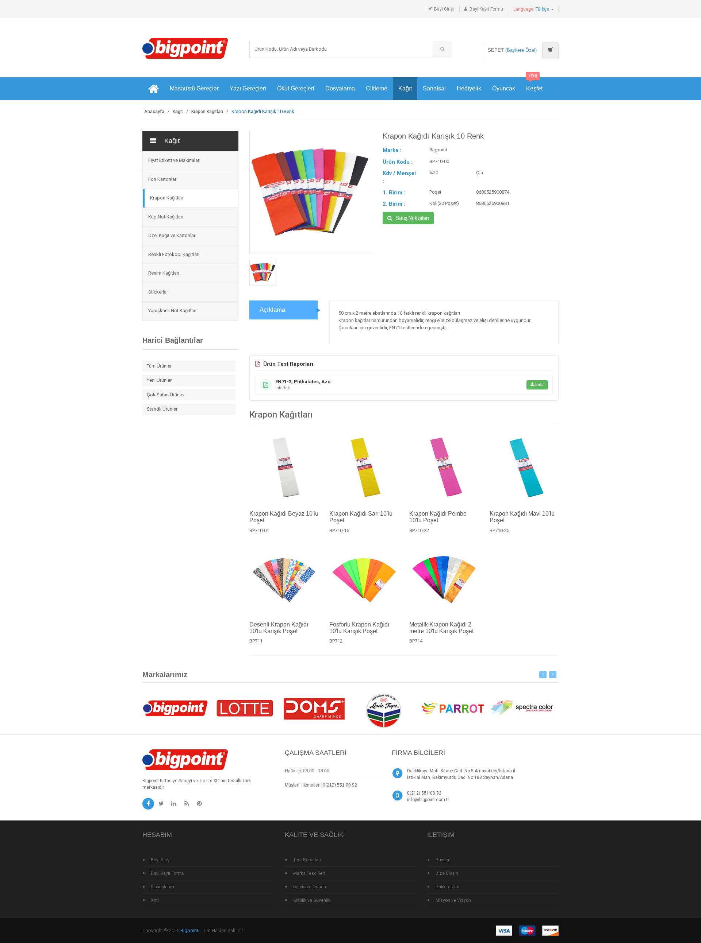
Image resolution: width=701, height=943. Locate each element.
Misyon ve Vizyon (453, 900)
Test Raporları (307, 859)
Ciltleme (376, 88)
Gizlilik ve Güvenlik (311, 900)
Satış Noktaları (412, 218)
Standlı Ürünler (162, 409)
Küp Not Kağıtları (165, 217)
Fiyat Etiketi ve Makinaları (174, 160)
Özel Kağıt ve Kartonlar (171, 235)
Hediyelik (469, 88)
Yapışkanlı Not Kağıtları (172, 310)
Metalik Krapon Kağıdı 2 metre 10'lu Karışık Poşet (441, 627)
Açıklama (272, 309)
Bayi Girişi (444, 9)
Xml (155, 900)
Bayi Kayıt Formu (486, 9)
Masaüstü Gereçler (194, 88)
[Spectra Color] (522, 707)
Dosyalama (340, 88)
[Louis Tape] (383, 711)
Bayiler (442, 859)
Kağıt (405, 88)
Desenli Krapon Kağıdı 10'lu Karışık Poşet (278, 627)
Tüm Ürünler (159, 366)
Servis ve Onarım (310, 886)
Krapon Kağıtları (207, 111)
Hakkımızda (447, 886)
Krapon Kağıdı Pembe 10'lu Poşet (438, 517)
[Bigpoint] (185, 48)
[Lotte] (244, 707)
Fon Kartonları (162, 179)
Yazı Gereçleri (248, 88)
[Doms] (314, 707)
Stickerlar (158, 292)
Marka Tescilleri (309, 873)
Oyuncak (503, 88)
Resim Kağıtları (163, 273)
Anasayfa (154, 111)
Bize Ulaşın (447, 873)
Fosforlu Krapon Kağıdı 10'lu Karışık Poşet (359, 627)
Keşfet (534, 84)
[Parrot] (453, 707)
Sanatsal (434, 88)
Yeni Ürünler (159, 380)
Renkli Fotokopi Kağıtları (173, 254)
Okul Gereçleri (295, 88)
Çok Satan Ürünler (166, 394)
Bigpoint (189, 930)
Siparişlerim (162, 886)
